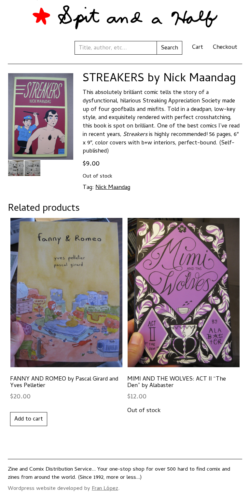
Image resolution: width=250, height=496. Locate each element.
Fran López (105, 488)
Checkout (225, 47)
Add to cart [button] (28, 419)
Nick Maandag (112, 188)
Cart (197, 47)
